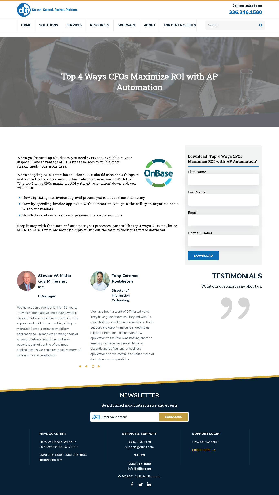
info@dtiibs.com (50, 460)
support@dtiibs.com (139, 447)
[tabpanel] (49, 316)
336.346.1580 (245, 12)
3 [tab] (93, 366)
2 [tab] (86, 366)
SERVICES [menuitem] (74, 25)
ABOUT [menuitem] (149, 25)
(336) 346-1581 (75, 455)
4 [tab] (99, 366)
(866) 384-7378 (139, 442)
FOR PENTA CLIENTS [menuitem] (180, 25)
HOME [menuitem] (26, 25)
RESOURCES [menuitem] (99, 25)
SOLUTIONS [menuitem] (48, 25)
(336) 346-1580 (50, 455)
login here (201, 450)
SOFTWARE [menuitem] (127, 25)
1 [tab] (80, 366)
